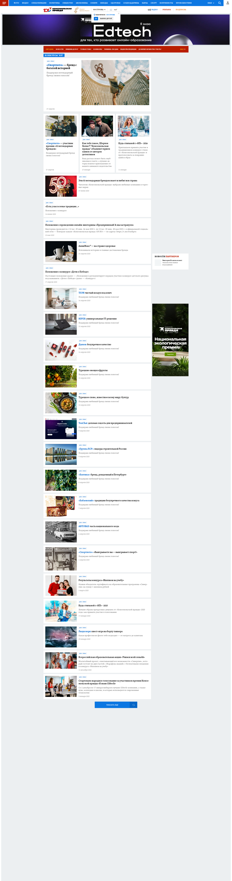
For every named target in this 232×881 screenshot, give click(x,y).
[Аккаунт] (228, 3)
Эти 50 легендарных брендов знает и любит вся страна (108, 180)
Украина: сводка (111, 49)
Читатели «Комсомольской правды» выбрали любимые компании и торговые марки (113, 185)
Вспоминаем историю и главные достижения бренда (103, 250)
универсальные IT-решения (98, 318)
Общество (67, 3)
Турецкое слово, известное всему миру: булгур (104, 397)
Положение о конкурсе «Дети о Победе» (67, 271)
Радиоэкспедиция (128, 49)
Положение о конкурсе (56, 210)
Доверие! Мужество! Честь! (149, 49)
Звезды (104, 3)
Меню (4, 3)
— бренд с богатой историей (62, 67)
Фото (16, 3)
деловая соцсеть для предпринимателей (105, 423)
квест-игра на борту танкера (101, 631)
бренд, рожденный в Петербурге (102, 474)
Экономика (82, 3)
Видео (25, 3)
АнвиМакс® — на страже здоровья (97, 246)
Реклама (167, 9)
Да (96, 18)
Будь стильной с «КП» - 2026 (133, 143)
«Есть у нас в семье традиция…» (62, 206)
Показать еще (112, 705)
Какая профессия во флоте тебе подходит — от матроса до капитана (111, 635)
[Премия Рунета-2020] (80, 10)
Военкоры (97, 49)
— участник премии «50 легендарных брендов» (59, 146)
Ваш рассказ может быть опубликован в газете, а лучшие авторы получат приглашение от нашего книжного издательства (97, 162)
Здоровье (115, 3)
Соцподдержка (131, 3)
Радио (154, 9)
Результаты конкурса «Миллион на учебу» (101, 580)
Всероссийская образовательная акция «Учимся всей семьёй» (112, 657)
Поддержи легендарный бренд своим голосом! (60, 74)
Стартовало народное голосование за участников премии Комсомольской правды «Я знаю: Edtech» (114, 682)
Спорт (154, 3)
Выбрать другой (106, 18)
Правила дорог (72, 49)
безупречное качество (95, 344)
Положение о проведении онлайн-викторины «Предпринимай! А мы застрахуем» (89, 225)
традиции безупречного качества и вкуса (109, 500)
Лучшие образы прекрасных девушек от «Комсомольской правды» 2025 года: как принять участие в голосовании (112, 610)
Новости (59, 49)
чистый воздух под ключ (95, 292)
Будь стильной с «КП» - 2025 (93, 605)
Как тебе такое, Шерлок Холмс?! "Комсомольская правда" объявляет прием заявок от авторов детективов (96, 149)
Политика (54, 3)
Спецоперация (38, 3)
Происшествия (184, 3)
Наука (145, 3)
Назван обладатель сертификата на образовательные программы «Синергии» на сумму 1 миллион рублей (113, 585)
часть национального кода (99, 526)
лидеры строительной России (103, 448)
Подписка (181, 9)
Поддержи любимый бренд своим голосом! (99, 297)
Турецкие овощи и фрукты (93, 370)
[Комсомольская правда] (58, 9)
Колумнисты (166, 3)
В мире (94, 3)
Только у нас (85, 49)
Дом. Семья (50, 61)
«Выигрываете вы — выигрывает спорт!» (108, 552)
